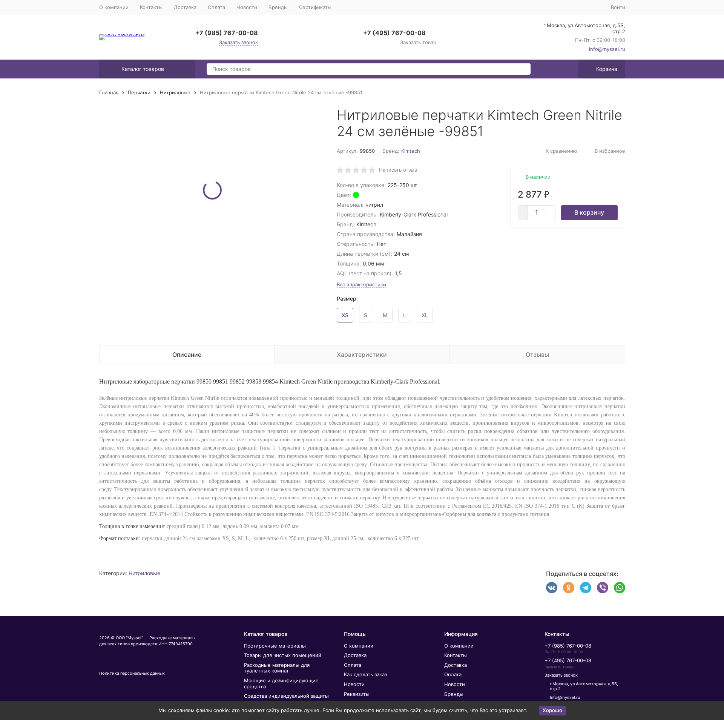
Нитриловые (175, 92)
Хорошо (552, 710)
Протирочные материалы (275, 646)
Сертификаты (315, 7)
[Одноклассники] (568, 587)
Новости (246, 7)
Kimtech (410, 151)
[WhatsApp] (619, 587)
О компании (114, 7)
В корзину (589, 212)
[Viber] (602, 587)
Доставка (185, 7)
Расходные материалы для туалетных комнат (277, 668)
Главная (108, 92)
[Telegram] (585, 587)
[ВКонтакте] (551, 587)
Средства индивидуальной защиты (286, 696)
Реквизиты (357, 694)
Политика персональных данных (132, 673)
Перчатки (139, 92)
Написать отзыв (398, 170)
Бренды (278, 7)
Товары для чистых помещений (282, 655)
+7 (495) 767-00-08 (394, 33)
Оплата (216, 7)
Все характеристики (361, 284)
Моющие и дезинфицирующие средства (281, 683)
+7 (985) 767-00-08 (226, 33)
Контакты (151, 7)
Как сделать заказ (365, 674)
